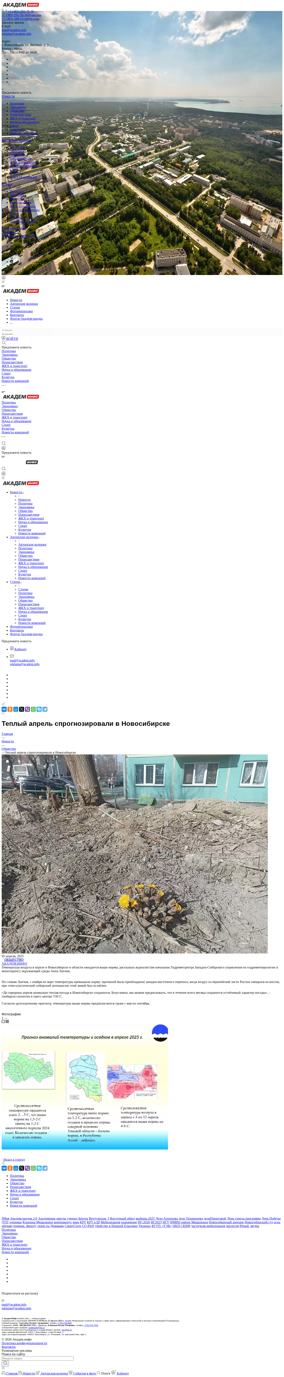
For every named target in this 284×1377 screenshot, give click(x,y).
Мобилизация (110, 1222)
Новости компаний (23, 133)
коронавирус (63, 1222)
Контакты (9, 232)
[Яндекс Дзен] (11, 265)
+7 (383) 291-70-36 (21, 11)
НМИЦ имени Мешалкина (189, 1222)
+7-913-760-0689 (64, 1323)
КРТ (83, 1222)
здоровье (15, 1222)
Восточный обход (122, 1218)
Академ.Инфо (14, 963)
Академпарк (47, 1218)
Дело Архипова (167, 1218)
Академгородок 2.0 (23, 1218)
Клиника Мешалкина (38, 1222)
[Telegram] (11, 246)
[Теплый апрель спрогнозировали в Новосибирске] (85, 1148)
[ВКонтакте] (11, 243)
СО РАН (88, 1226)
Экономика (18, 107)
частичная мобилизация (208, 1226)
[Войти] (3, 278)
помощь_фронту (25, 1226)
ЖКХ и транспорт (23, 118)
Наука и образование (25, 122)
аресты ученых (67, 1218)
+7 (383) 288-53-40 (20, 19)
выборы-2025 (145, 1218)
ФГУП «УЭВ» (161, 1226)
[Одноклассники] (10, 250)
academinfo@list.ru (36, 1327)
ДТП (5, 1222)
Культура (16, 129)
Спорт (14, 126)
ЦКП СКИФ (181, 1226)
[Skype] (39, 709)
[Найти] (5, 1363)
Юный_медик (249, 1226)
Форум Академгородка (19, 235)
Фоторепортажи (14, 228)
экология (232, 1226)
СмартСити (73, 1226)
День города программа (244, 1218)
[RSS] (3, 713)
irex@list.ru (67, 1330)
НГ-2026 (144, 1222)
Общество (17, 111)
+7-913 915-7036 (91, 1325)
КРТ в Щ (93, 1222)
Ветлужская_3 (99, 1218)
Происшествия (20, 114)
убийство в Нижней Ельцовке (116, 1226)
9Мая (5, 1218)
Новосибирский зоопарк (226, 1222)
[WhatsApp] (33, 709)
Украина (144, 1226)
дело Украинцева (191, 1218)
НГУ (166, 1222)
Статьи (7, 184)
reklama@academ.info (16, 33)
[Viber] (11, 254)
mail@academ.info (14, 30)
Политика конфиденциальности (24, 1343)
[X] (21, 709)
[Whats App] (11, 261)
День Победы (271, 1218)
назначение (129, 1222)
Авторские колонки (16, 140)
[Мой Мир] (15, 709)
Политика (17, 103)
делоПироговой (215, 1218)
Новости (8, 96)
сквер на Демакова (50, 1226)
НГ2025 (156, 1222)
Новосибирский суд (259, 1222)
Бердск (83, 1218)
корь (76, 1222)
